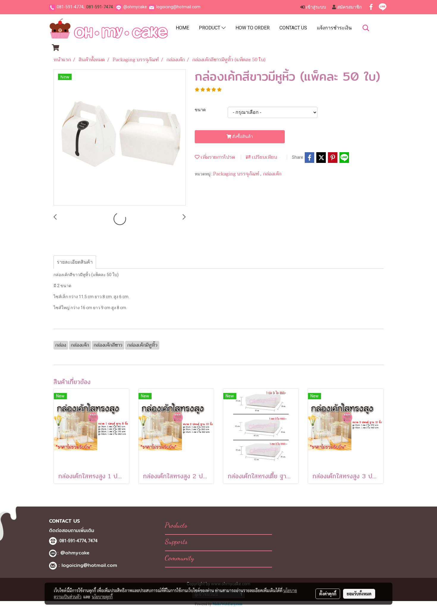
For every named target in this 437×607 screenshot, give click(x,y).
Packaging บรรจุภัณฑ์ (236, 174)
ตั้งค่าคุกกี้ (327, 593)
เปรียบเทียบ (264, 157)
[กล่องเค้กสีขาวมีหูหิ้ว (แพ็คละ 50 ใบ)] (120, 138)
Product (210, 28)
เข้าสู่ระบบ (315, 7)
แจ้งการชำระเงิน (334, 28)
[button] (365, 28)
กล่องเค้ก (272, 174)
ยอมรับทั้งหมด (359, 593)
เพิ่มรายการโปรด (217, 157)
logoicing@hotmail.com (178, 6)
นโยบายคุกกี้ (102, 596)
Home (182, 28)
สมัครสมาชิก (349, 7)
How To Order (252, 28)
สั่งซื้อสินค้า (242, 136)
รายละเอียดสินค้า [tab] (75, 262)
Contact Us (293, 28)
